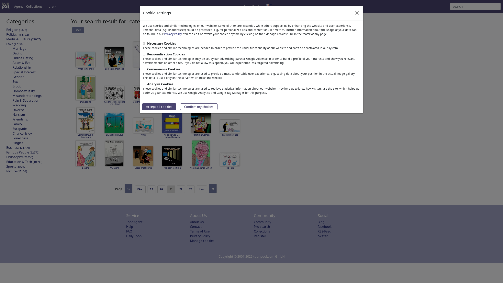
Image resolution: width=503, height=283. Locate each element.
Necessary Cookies (161, 43)
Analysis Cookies (160, 84)
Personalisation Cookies (166, 54)
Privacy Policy (173, 34)
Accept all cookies (159, 107)
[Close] (357, 13)
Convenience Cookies (163, 69)
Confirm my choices (199, 107)
